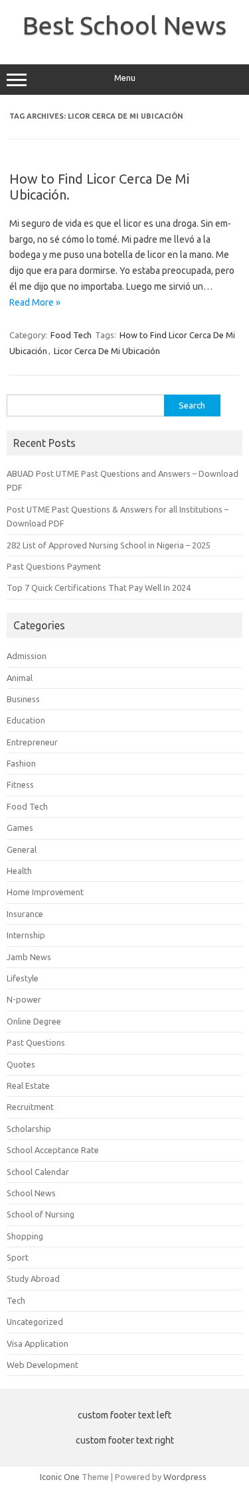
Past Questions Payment (54, 566)
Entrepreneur (32, 742)
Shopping (25, 1236)
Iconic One (60, 1476)
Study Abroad (33, 1278)
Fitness (20, 784)
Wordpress (185, 1476)
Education (26, 720)
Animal (20, 677)
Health (19, 870)
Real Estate (28, 1085)
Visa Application (37, 1343)
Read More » (34, 302)
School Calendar (38, 1171)
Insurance (25, 913)
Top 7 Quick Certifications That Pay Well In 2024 (99, 587)
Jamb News (29, 956)
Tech (16, 1300)
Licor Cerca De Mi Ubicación (107, 350)
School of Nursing (40, 1214)
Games (20, 827)
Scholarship (29, 1128)
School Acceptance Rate (53, 1149)
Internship (26, 935)
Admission (26, 655)
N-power (24, 999)
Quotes (21, 1064)
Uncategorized (35, 1321)
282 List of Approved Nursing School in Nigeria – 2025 (108, 545)
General (22, 849)
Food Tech (71, 335)
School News (31, 1193)
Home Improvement (45, 892)
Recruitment (30, 1106)
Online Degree (34, 1021)
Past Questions (36, 1042)
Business (23, 699)
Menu (124, 78)
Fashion (21, 763)
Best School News (124, 25)
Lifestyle (23, 978)
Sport (18, 1257)
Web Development (42, 1364)
